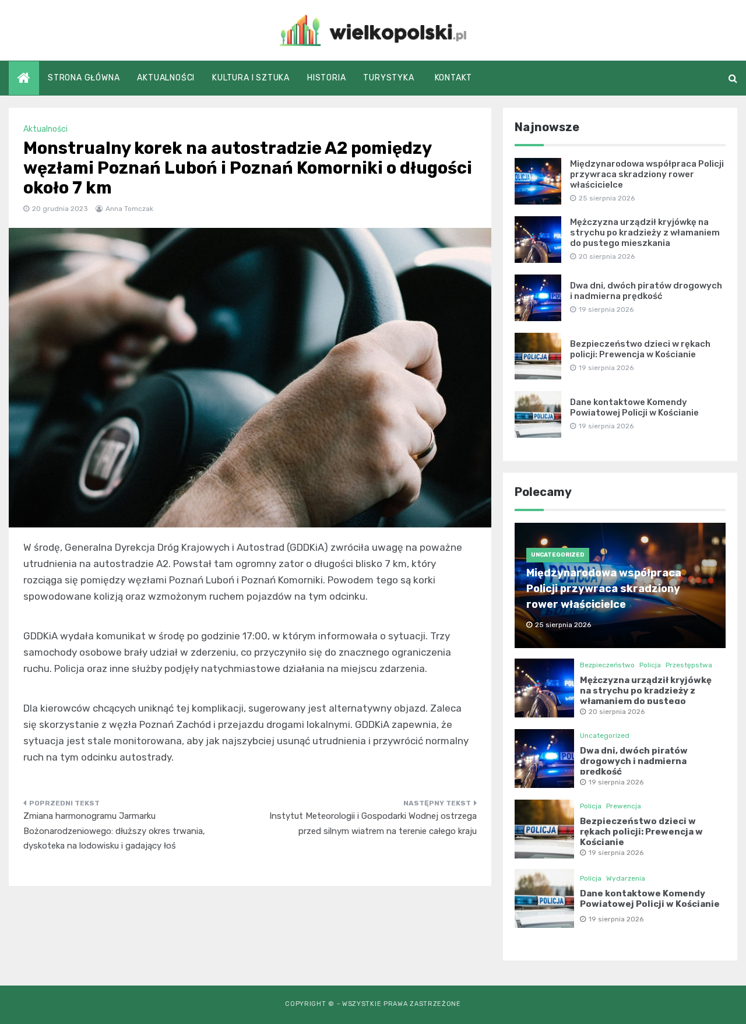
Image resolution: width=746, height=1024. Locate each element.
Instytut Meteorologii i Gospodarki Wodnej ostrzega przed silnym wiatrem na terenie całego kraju (373, 823)
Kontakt (454, 78)
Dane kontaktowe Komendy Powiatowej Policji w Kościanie (634, 407)
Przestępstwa (689, 665)
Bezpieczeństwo (607, 665)
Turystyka (388, 78)
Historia (326, 78)
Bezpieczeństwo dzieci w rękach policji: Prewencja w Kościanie (640, 349)
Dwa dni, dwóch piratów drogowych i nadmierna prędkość (646, 290)
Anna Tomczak (129, 209)
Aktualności (166, 78)
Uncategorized (558, 554)
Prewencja (623, 806)
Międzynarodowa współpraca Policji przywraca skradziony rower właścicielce (647, 174)
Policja (650, 665)
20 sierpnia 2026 (617, 712)
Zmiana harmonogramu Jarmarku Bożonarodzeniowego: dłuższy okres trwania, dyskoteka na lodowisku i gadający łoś (114, 831)
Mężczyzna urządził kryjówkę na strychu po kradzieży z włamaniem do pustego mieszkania (645, 232)
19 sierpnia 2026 (616, 782)
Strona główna (83, 78)
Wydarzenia (625, 878)
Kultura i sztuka (251, 78)
